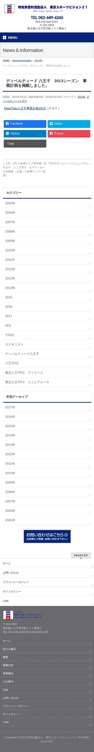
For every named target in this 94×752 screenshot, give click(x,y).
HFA (8, 325)
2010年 (10, 250)
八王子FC (12, 363)
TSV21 (10, 335)
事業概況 (8, 673)
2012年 (10, 269)
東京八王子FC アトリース (24, 372)
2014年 (10, 288)
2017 (8, 316)
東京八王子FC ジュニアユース (27, 382)
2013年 (81, 97)
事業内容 (8, 665)
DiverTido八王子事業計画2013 (25, 108)
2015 (8, 297)
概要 (5, 657)
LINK (6, 601)
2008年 (10, 231)
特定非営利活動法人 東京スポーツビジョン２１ (48, 737)
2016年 (10, 416)
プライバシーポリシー (16, 582)
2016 (8, 306)
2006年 (10, 212)
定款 (5, 689)
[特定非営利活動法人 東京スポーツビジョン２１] (47, 8)
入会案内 (8, 681)
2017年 (10, 407)
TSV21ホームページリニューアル (69, 163)
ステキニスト (14, 344)
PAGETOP (81, 555)
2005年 (10, 203)
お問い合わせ (11, 572)
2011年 (10, 259)
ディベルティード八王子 (22, 354)
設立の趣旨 (9, 649)
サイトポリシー (12, 591)
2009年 (10, 241)
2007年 (10, 222)
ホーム (7, 563)
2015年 (10, 426)
